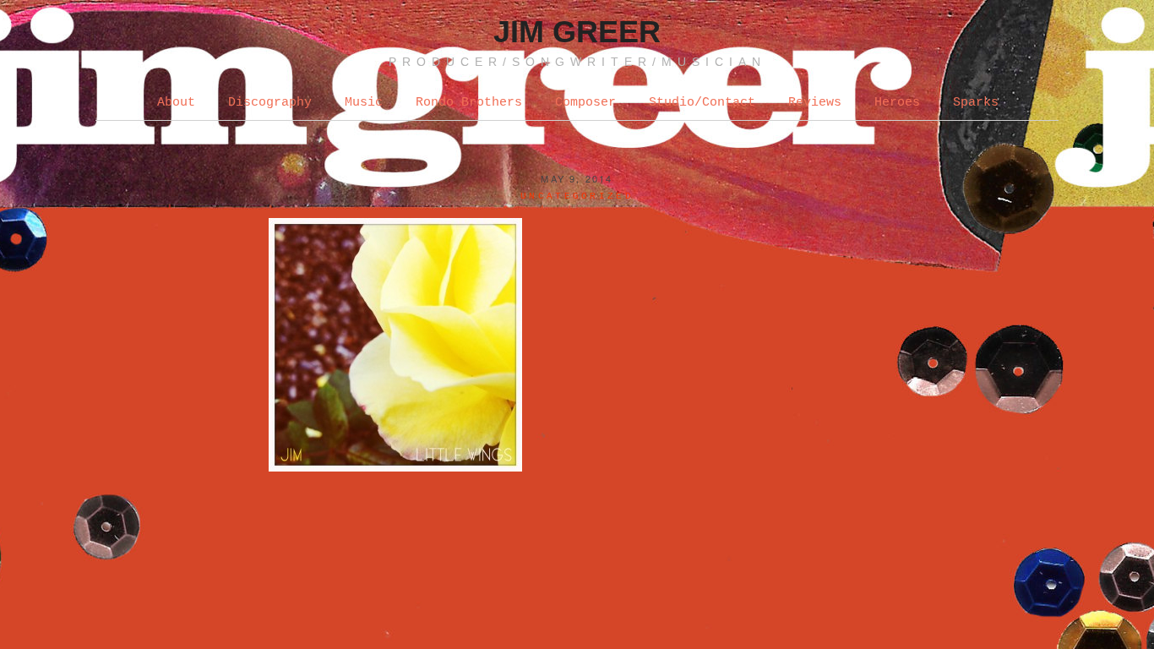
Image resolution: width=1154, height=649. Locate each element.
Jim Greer (577, 31)
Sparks (976, 102)
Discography (270, 102)
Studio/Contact (702, 102)
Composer (585, 102)
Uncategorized (577, 196)
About (176, 102)
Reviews (814, 102)
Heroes (897, 102)
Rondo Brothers (469, 102)
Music (364, 102)
